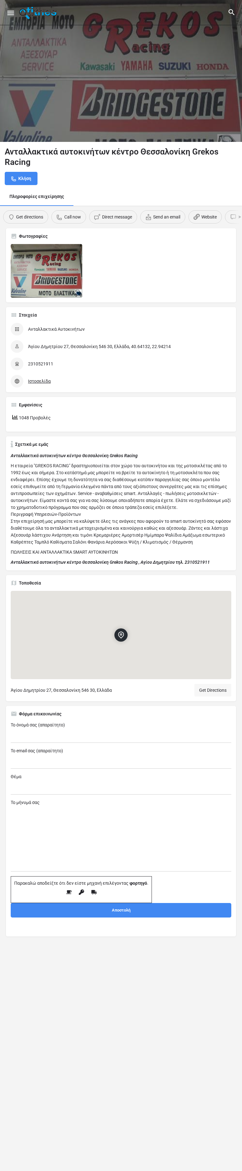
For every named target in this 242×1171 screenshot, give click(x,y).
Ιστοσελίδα (39, 381)
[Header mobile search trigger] (232, 12)
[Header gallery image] (121, 71)
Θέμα (16, 776)
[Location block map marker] (121, 635)
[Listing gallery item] (46, 271)
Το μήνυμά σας (25, 802)
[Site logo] (38, 12)
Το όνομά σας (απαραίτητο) (38, 724)
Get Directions (213, 690)
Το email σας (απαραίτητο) (37, 750)
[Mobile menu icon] (10, 13)
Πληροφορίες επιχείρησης (36, 196)
